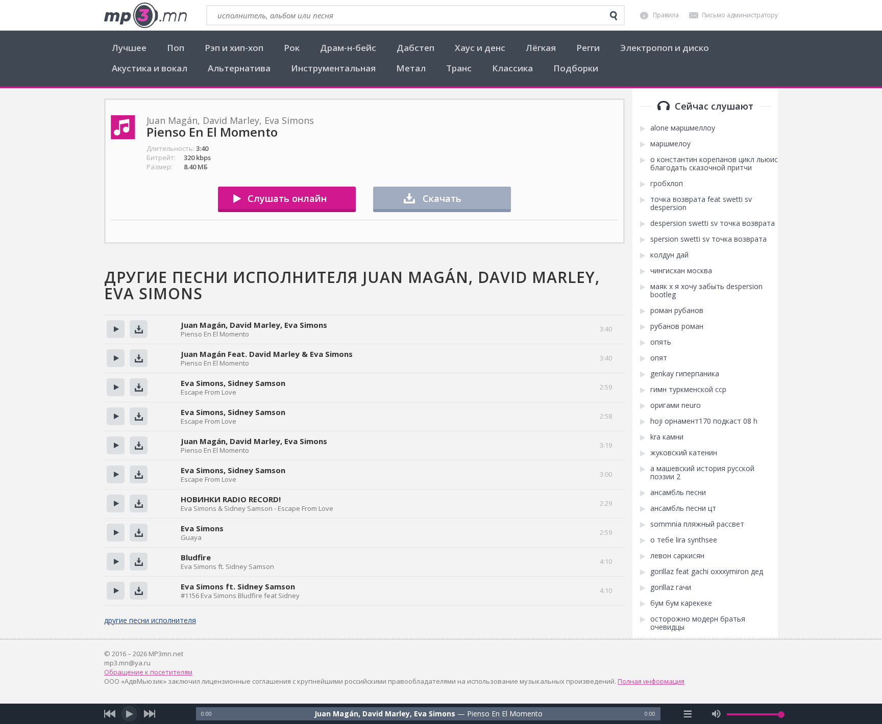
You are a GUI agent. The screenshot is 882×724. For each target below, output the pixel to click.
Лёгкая (541, 48)
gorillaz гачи (670, 587)
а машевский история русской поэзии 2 (702, 472)
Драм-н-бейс (348, 48)
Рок (292, 48)
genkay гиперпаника (684, 374)
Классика (512, 68)
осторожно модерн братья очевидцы (697, 623)
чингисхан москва (681, 271)
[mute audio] (716, 714)
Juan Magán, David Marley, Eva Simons (254, 324)
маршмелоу (670, 144)
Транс (459, 68)
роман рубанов (676, 310)
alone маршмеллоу (682, 128)
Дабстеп (415, 48)
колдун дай (669, 255)
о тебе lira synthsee (683, 540)
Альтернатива (239, 68)
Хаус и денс (480, 48)
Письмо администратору (740, 15)
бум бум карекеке (681, 603)
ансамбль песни (678, 492)
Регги (588, 48)
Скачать (442, 198)
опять (660, 342)
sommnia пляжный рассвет (697, 524)
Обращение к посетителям (148, 672)
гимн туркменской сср (688, 389)
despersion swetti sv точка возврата (712, 223)
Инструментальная (333, 68)
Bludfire (196, 557)
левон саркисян (677, 556)
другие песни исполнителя (150, 620)
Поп (175, 48)
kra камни (666, 437)
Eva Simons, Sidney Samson (233, 382)
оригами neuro (675, 405)
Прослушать (116, 329)
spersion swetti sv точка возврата (708, 239)
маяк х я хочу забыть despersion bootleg (706, 290)
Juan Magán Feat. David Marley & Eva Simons (267, 353)
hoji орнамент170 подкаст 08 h (703, 421)
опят (658, 358)
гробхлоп (666, 183)
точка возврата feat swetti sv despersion (701, 203)
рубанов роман (676, 326)
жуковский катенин (683, 453)
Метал (411, 68)
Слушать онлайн (287, 198)
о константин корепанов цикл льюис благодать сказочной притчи (714, 164)
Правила (666, 15)
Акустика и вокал (149, 68)
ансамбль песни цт (683, 508)
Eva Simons (202, 528)
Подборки (575, 68)
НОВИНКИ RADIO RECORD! (231, 499)
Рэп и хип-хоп (234, 48)
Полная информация (651, 681)
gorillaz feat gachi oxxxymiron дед (706, 571)
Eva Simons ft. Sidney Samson (238, 586)
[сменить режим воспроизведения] (687, 713)
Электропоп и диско (664, 48)
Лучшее (129, 48)
